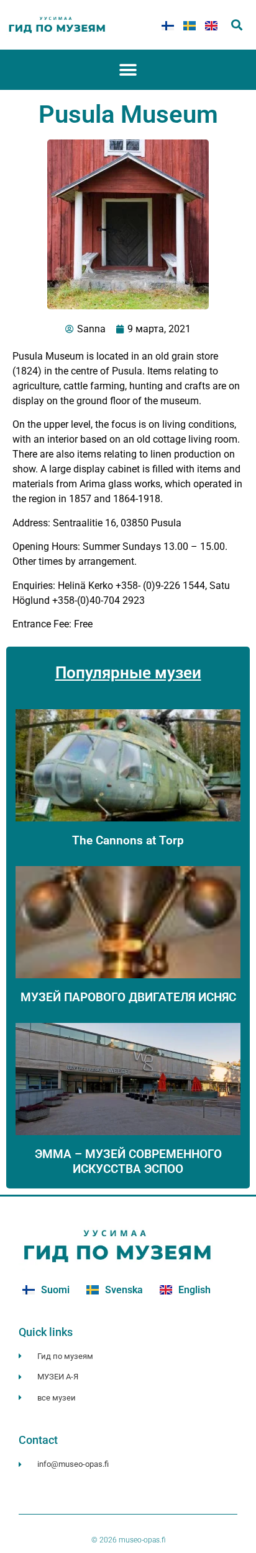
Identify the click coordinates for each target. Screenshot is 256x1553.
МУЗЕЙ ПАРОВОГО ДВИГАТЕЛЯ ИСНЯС (128, 997)
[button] (237, 25)
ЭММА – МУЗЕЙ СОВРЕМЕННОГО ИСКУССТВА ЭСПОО (128, 1161)
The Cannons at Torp (128, 840)
